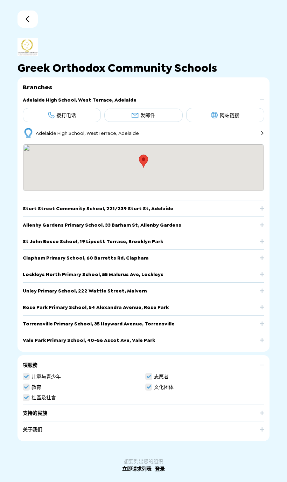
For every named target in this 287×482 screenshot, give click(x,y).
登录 (160, 469)
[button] (143, 102)
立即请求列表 (137, 469)
